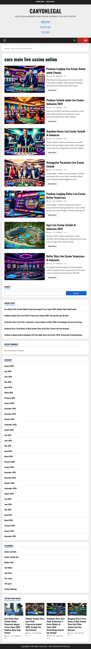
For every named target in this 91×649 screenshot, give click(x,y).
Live (85, 40)
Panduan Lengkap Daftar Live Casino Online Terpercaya (24, 204)
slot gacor (8, 583)
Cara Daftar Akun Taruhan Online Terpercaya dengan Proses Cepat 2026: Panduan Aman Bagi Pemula (40, 309)
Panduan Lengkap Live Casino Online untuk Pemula (24, 79)
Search (7, 287)
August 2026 (9, 366)
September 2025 (10, 424)
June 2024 (8, 504)
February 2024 (9, 525)
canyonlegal (45, 11)
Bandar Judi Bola (10, 551)
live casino (10, 90)
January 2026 (9, 403)
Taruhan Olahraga (10, 589)
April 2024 (8, 515)
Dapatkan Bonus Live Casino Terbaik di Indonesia (24, 141)
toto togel (45, 32)
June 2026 (8, 376)
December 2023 (10, 536)
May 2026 (7, 382)
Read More (53, 90)
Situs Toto (45, 21)
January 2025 (9, 467)
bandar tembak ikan (11, 557)
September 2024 (10, 488)
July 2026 (7, 371)
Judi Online (8, 567)
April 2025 (8, 451)
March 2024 (8, 520)
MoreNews (53, 646)
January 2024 (9, 531)
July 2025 (7, 435)
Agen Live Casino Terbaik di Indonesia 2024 (24, 235)
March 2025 (8, 456)
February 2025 (9, 461)
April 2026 (8, 387)
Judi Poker (8, 573)
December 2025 (10, 408)
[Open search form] (74, 40)
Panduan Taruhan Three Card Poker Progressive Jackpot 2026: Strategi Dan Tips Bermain (36, 315)
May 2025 (7, 445)
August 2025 (9, 429)
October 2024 (9, 483)
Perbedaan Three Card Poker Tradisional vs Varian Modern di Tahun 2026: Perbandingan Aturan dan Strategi (43, 322)
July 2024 (7, 499)
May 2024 (7, 509)
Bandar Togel (9, 562)
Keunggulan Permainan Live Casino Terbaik (24, 172)
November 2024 (10, 477)
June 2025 (8, 440)
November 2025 (10, 414)
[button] (4, 40)
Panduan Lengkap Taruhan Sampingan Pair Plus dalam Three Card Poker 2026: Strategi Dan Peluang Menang (43, 335)
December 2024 (10, 472)
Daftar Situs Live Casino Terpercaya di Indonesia (24, 266)
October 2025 (9, 419)
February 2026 (9, 398)
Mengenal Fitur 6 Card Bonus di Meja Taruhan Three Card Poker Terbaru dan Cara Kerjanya (36, 328)
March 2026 (8, 392)
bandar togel (45, 26)
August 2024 (9, 493)
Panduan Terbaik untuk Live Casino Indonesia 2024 (24, 110)
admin (50, 76)
